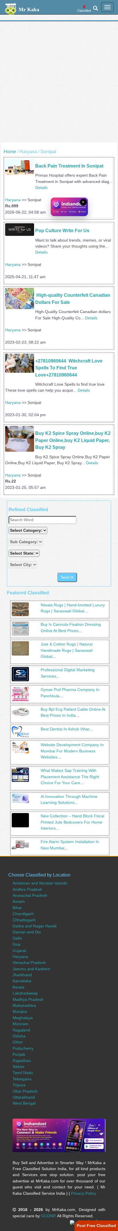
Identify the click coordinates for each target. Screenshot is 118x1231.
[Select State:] (25, 553)
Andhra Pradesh (27, 889)
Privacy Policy (83, 1193)
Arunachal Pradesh (30, 895)
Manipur (20, 1011)
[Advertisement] (59, 83)
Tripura (19, 1085)
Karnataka (22, 981)
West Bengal (24, 1103)
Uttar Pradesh (25, 1091)
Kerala (18, 987)
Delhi (17, 938)
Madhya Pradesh (28, 999)
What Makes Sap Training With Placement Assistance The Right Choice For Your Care (70, 776)
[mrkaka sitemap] (73, 1222)
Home (10, 151)
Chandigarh (23, 913)
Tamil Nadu (23, 1072)
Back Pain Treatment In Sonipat (69, 166)
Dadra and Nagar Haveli (34, 926)
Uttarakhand (24, 1097)
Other (18, 1042)
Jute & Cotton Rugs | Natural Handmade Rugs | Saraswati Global (67, 650)
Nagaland (21, 1030)
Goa (16, 944)
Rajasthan (22, 1060)
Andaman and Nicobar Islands (40, 883)
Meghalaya (23, 1017)
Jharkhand (22, 975)
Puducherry (23, 1048)
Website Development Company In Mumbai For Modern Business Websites (72, 750)
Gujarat (19, 950)
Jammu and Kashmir (31, 969)
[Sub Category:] (26, 541)
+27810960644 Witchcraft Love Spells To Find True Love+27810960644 (69, 367)
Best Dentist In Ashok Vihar (65, 729)
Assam (19, 901)
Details (41, 187)
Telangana (22, 1079)
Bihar (17, 907)
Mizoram (20, 1023)
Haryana (13, 200)
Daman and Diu (27, 932)
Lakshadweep (25, 993)
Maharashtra (24, 1005)
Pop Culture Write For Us (62, 230)
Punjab (19, 1054)
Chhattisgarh (24, 920)
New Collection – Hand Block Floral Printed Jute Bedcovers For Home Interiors (72, 822)
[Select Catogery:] (28, 530)
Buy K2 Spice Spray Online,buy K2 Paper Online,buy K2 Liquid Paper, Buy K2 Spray (73, 440)
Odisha (19, 1036)
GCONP (48, 1216)
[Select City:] (23, 564)
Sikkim (18, 1066)
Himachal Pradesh (29, 962)
